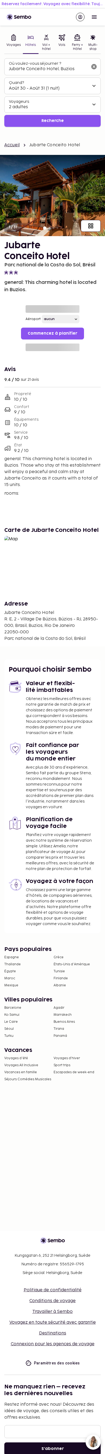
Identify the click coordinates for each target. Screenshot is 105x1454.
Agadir (59, 1008)
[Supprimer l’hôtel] (94, 66)
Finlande (61, 978)
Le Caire (11, 1022)
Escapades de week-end (74, 1072)
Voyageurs (19, 101)
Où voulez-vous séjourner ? (35, 63)
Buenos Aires (64, 1022)
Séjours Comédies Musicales (27, 1079)
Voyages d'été (16, 1058)
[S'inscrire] (80, 17)
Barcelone (12, 1008)
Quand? (16, 82)
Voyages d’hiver (67, 1058)
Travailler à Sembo (52, 1311)
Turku (8, 1036)
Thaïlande (12, 964)
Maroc (9, 978)
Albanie (60, 985)
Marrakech (63, 1015)
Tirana (59, 1029)
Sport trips (62, 1065)
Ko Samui (11, 1015)
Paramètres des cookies (57, 1363)
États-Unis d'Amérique (72, 964)
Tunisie (59, 971)
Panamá (60, 1036)
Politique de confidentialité (53, 1290)
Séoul (9, 1029)
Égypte (10, 971)
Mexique (11, 985)
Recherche (52, 121)
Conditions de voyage (52, 1300)
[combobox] (48, 69)
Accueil (12, 145)
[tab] (13, 43)
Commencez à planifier (52, 333)
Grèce (59, 957)
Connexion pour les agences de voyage (52, 1344)
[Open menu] (94, 17)
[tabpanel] (52, 92)
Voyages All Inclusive (21, 1065)
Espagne (11, 957)
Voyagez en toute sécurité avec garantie (52, 1322)
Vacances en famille (20, 1072)
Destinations (52, 1333)
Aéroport (33, 319)
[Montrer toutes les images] (91, 226)
